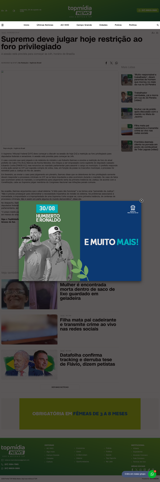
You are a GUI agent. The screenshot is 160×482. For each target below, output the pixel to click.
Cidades (103, 25)
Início (26, 25)
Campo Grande (84, 25)
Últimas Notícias (45, 25)
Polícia (118, 25)
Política (133, 25)
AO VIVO (65, 25)
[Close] (141, 201)
